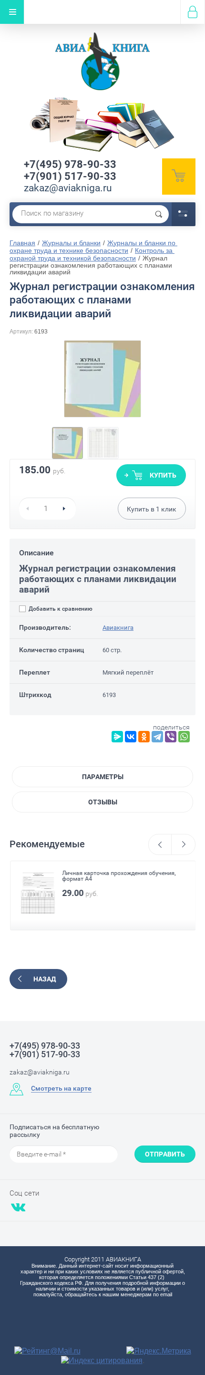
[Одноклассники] (144, 736)
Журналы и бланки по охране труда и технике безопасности (93, 246)
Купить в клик (151, 509)
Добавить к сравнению (59, 608)
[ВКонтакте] (130, 736)
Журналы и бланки (71, 243)
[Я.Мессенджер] (117, 736)
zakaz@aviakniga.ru (68, 188)
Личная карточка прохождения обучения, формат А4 (118, 876)
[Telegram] (157, 736)
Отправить (165, 1154)
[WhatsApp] (184, 736)
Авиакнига (117, 627)
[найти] (159, 214)
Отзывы (102, 802)
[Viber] (170, 736)
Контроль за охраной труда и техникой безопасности (92, 254)
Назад (44, 979)
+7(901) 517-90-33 (70, 176)
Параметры (102, 777)
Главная (22, 243)
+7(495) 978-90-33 (70, 164)
